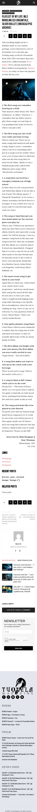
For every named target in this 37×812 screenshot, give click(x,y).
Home (3, 8)
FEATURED (5, 570)
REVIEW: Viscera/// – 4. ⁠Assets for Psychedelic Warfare (18, 721)
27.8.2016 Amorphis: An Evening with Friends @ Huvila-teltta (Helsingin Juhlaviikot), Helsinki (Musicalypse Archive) (18, 745)
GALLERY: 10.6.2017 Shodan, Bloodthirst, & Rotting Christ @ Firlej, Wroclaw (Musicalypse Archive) (9, 519)
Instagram (6, 465)
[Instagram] (20, 551)
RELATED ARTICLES (8, 560)
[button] (3, 3)
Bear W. (6, 31)
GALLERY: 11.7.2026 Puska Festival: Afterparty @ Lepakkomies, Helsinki (23, 589)
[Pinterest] (20, 36)
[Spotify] (13, 697)
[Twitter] (15, 36)
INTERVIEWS (10, 8)
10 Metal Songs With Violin (10, 751)
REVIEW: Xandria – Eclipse (9, 711)
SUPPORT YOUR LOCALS (8, 13)
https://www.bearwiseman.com (18, 547)
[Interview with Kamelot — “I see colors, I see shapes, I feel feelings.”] (7, 567)
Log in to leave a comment (18, 610)
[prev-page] (3, 596)
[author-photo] (18, 541)
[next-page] (6, 596)
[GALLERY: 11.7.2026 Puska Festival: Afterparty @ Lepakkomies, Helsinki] (7, 589)
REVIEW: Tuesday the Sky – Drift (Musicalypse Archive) (27, 517)
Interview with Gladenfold (9, 760)
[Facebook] (11, 36)
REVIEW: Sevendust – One (9, 718)
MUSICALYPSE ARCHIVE (15, 11)
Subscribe (18, 648)
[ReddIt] (29, 36)
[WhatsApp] (25, 36)
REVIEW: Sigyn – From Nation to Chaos (13, 715)
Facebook (6, 461)
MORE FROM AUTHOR (24, 560)
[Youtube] (22, 697)
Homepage (7, 458)
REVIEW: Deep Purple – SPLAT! (11, 725)
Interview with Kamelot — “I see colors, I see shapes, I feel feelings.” (23, 567)
